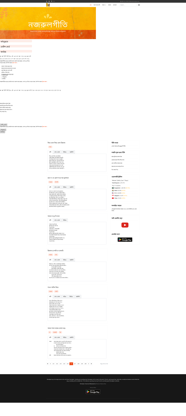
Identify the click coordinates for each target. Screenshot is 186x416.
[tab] (50, 152)
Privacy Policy (93, 387)
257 (75, 364)
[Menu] (139, 5)
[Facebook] (46, 1)
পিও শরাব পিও (3, 111)
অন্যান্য (103, 5)
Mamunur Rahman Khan (101, 383)
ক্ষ (19, 56)
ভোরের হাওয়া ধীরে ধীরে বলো (6, 105)
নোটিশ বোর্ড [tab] (5, 75)
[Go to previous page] (50, 363)
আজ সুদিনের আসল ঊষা (5, 103)
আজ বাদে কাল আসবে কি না (6, 109)
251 (53, 364)
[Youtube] (49, 1)
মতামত (109, 5)
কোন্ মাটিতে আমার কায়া (5, 107)
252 (57, 364)
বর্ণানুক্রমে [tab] (4, 77)
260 (85, 364)
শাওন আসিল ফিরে (53, 287)
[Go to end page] (91, 363)
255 (68, 364)
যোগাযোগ (115, 5)
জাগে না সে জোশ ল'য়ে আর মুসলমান (58, 178)
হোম (90, 5)
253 (60, 364)
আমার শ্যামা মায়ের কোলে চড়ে (56, 328)
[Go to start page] (47, 363)
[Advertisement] (35, 409)
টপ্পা (60, 332)
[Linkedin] (51, 1)
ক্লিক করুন (14, 63)
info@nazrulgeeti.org (135, 1)
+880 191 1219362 (125, 1)
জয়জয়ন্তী (55, 332)
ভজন (56, 254)
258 (78, 364)
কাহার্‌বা (50, 182)
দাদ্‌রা (50, 147)
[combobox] (128, 5)
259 (82, 364)
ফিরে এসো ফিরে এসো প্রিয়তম (56, 143)
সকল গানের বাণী (97, 5)
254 (64, 364)
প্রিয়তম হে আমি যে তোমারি (55, 251)
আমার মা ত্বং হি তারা (54, 216)
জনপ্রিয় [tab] (3, 78)
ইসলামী (56, 182)
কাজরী (56, 291)
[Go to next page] (88, 363)
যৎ (49, 332)
